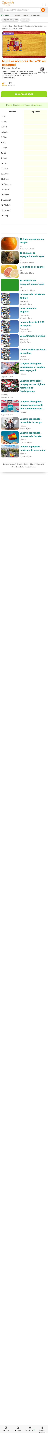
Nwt (21, 246)
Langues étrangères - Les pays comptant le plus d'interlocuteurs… (32, 405)
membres (25, 15)
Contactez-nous (30, 467)
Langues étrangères (10, 20)
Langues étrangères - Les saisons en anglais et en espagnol (32, 367)
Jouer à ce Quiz (24, 94)
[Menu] (43, 4)
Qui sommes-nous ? (9, 464)
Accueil (4, 26)
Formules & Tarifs (18, 467)
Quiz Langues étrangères (33, 26)
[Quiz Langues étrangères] (42, 1427)
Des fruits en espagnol (32, 267)
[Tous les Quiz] (6, 1427)
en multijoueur (35, 15)
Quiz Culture (18, 26)
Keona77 (23, 357)
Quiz (10, 26)
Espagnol (25, 20)
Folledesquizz (42, 73)
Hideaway (23, 374)
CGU (31, 464)
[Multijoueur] (30, 1427)
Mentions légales (22, 464)
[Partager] (18, 1427)
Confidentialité (39, 464)
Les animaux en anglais (32, 336)
